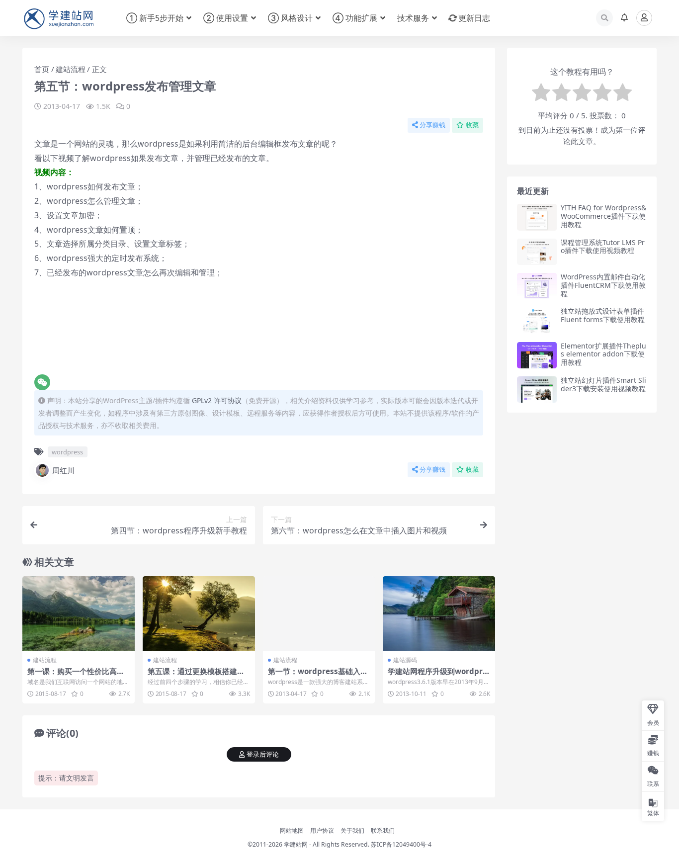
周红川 (63, 470)
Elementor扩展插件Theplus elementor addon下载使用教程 (603, 354)
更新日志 (474, 17)
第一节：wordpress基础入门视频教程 (318, 675)
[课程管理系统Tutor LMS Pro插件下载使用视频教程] (537, 252)
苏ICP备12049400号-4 (401, 844)
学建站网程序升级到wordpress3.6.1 (437, 675)
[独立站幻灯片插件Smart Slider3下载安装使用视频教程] (537, 389)
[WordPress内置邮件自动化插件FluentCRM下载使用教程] (537, 286)
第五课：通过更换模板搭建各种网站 (196, 675)
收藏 (472, 125)
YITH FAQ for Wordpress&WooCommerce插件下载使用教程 (603, 216)
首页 (41, 69)
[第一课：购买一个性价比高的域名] (78, 613)
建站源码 (405, 660)
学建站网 (296, 844)
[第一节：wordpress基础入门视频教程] (319, 613)
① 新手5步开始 (154, 17)
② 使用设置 (225, 17)
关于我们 (352, 830)
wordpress (67, 451)
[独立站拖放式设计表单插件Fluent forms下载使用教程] (537, 320)
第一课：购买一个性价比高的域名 (75, 675)
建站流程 (70, 69)
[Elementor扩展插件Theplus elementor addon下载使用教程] (537, 355)
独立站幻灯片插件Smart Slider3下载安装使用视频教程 (603, 384)
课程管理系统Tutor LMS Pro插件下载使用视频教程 (603, 247)
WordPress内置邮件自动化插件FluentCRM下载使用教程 (603, 285)
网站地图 (292, 830)
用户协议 (322, 830)
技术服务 (413, 17)
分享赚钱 (432, 125)
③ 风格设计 (290, 17)
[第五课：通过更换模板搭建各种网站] (199, 613)
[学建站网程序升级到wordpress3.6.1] (439, 613)
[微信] (42, 382)
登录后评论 (263, 754)
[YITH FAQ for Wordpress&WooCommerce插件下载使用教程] (537, 217)
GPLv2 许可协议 (217, 400)
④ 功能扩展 (355, 17)
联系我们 (383, 830)
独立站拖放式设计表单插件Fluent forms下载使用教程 (603, 315)
